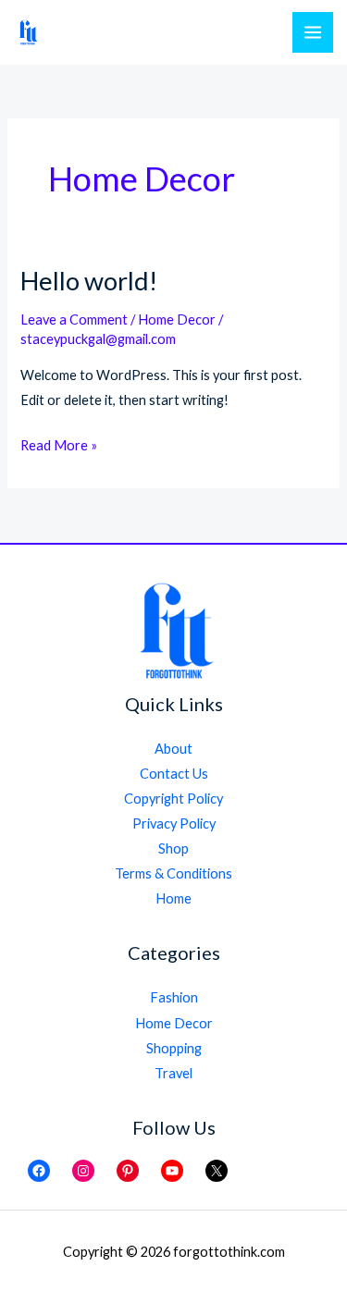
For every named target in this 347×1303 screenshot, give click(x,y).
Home (173, 898)
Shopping (174, 1048)
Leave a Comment (74, 319)
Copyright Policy (173, 798)
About (173, 748)
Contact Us (174, 773)
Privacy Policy (174, 823)
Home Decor (177, 319)
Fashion (174, 997)
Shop (173, 848)
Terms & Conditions (173, 873)
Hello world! (88, 280)
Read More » (58, 447)
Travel (173, 1073)
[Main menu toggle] (312, 32)
